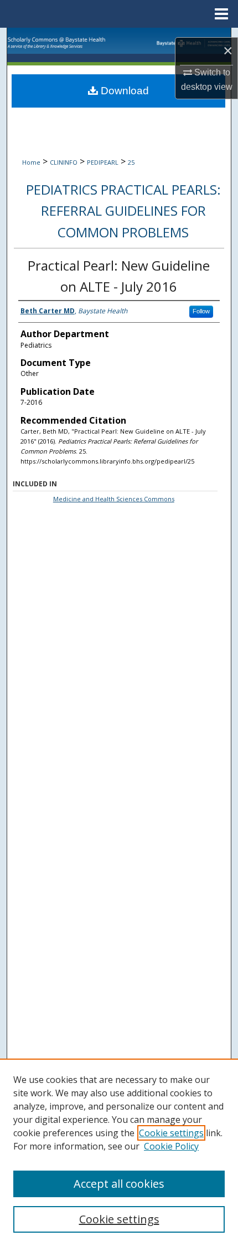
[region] (119, 1152)
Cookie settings (171, 1133)
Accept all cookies (119, 1183)
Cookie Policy (171, 1146)
